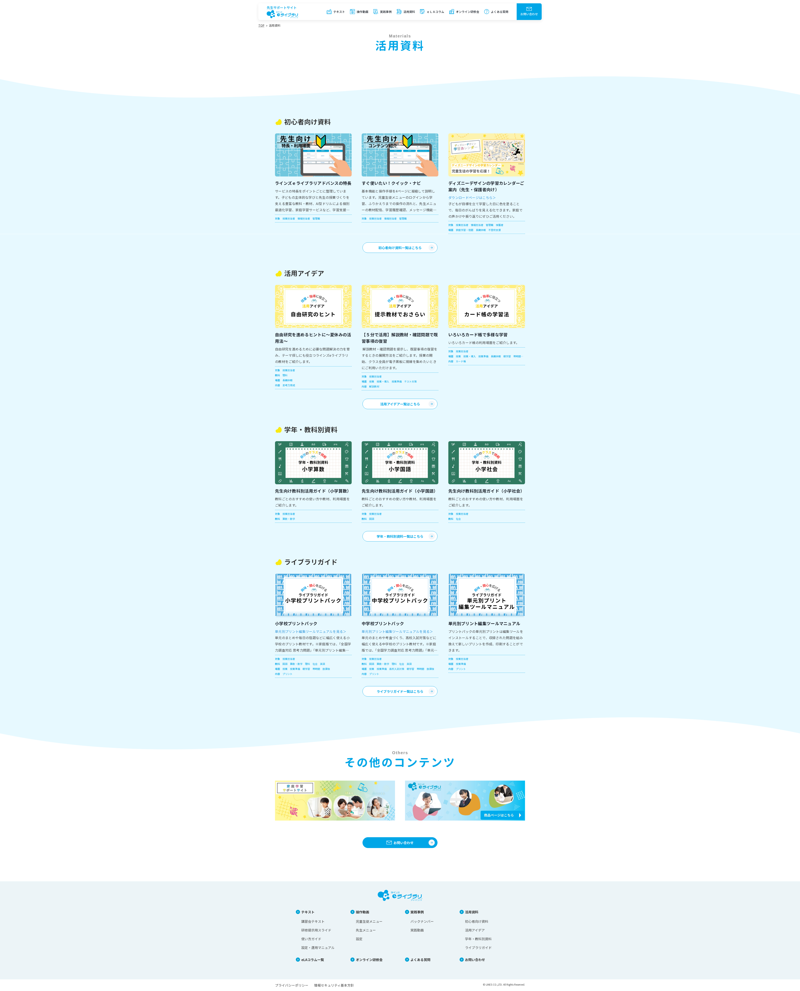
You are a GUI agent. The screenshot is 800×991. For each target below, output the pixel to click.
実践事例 (386, 12)
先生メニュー (366, 930)
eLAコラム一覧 (312, 959)
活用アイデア (475, 930)
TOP (261, 25)
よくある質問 (499, 12)
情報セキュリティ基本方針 (334, 985)
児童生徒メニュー (369, 921)
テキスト (339, 12)
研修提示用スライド (316, 930)
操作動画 (362, 12)
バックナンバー (422, 921)
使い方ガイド (311, 938)
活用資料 (409, 12)
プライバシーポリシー (291, 985)
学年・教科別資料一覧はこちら (400, 536)
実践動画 (417, 930)
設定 (359, 938)
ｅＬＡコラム (435, 12)
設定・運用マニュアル (318, 947)
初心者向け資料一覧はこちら (400, 247)
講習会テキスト (313, 921)
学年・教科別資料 (478, 938)
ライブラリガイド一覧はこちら (400, 691)
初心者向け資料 (476, 921)
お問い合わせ (529, 14)
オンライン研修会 (467, 12)
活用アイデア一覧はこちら (400, 403)
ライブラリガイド (478, 947)
